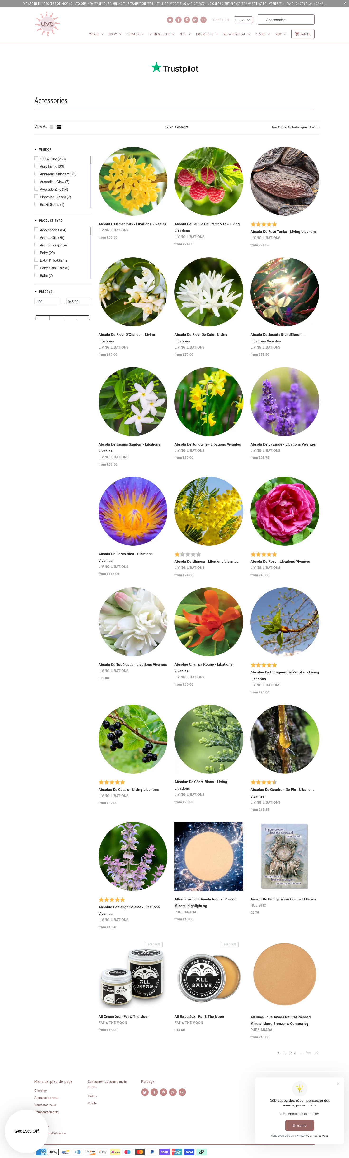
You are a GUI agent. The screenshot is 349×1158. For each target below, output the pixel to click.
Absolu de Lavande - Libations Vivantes (283, 444)
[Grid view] (52, 127)
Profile (92, 1103)
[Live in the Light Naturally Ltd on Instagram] (195, 20)
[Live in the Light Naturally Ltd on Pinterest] (187, 20)
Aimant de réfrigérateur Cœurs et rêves (283, 899)
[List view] (59, 127)
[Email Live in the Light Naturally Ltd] (203, 20)
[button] (43, 149)
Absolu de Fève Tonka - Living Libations (283, 231)
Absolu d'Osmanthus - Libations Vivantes (132, 223)
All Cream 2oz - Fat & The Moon (124, 1016)
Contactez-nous (45, 1104)
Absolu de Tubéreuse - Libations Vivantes (133, 664)
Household (205, 34)
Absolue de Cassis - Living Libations (129, 789)
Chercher (40, 1090)
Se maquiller (160, 34)
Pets (183, 34)
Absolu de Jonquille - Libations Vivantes (207, 444)
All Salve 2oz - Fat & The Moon (199, 1016)
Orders (92, 1096)
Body (113, 34)
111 (308, 1052)
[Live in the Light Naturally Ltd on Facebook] (178, 20)
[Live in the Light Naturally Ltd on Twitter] (170, 20)
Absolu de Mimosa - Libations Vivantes (206, 561)
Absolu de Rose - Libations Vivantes (280, 561)
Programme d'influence (50, 1133)
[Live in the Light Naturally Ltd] (47, 24)
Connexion (220, 20)
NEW (279, 34)
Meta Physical (235, 34)
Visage (94, 34)
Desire (260, 34)
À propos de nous (46, 1097)
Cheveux (134, 34)
